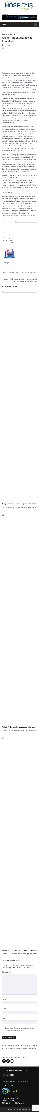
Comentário (6, 972)
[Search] (35, 24)
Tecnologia (11, 34)
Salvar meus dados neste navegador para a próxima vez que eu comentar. (19, 1029)
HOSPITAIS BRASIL (25, 1109)
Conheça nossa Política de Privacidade (15, 1081)
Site (3, 1018)
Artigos (4, 34)
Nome (4, 999)
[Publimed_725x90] (19, 19)
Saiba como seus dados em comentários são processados (19, 1046)
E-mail (5, 1008)
